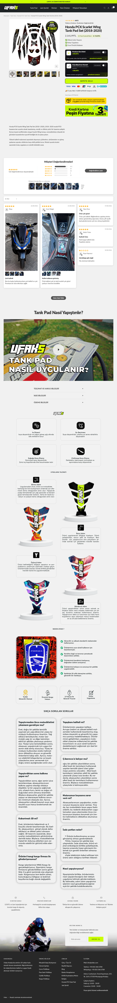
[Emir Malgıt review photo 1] (58, 242)
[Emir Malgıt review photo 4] (54, 274)
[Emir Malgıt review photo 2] (44, 274)
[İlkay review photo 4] (17, 274)
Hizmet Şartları (44, 966)
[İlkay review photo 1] (21, 242)
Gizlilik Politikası (44, 976)
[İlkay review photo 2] (7, 274)
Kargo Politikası (44, 979)
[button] (48, 166)
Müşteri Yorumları (80, 8)
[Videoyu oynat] (58, 349)
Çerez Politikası (44, 969)
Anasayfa (6, 16)
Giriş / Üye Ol (66, 963)
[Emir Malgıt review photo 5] (58, 274)
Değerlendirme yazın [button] (96, 170)
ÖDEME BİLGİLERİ (41, 402)
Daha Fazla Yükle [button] (58, 298)
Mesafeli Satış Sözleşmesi (47, 963)
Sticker (54, 8)
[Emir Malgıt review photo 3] (49, 274)
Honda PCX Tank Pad (23, 16)
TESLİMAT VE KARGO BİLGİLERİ (46, 389)
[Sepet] (112, 8)
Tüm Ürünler (65, 8)
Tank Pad (33, 8)
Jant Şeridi (44, 8)
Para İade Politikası (45, 972)
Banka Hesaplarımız (68, 972)
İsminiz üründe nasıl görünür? (86, 75)
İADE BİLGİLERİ (40, 396)
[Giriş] (108, 8)
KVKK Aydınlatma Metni (70, 976)
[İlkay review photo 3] (12, 274)
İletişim (64, 979)
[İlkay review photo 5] (21, 274)
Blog (63, 969)
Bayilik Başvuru (67, 966)
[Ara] (104, 8)
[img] (9, 206)
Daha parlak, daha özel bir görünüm (86, 58)
